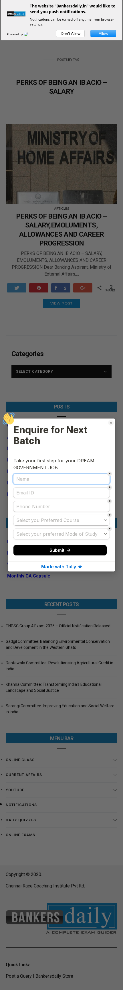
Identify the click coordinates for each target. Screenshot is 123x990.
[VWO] (29, 34)
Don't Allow (70, 33)
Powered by (15, 34)
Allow (103, 33)
